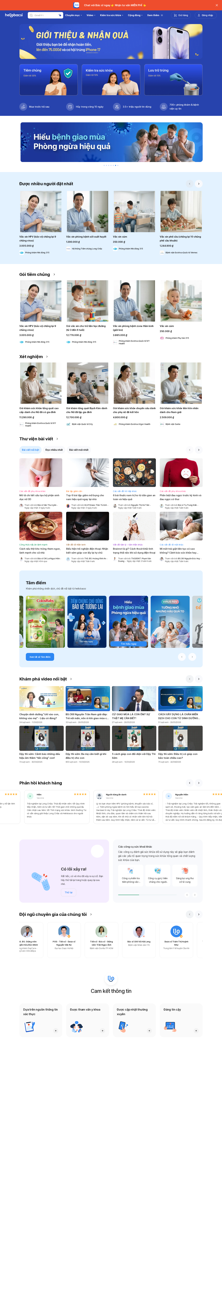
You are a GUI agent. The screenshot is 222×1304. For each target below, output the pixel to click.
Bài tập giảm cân (74, 491)
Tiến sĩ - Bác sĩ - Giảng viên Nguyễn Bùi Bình (34, 943)
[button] (40, 223)
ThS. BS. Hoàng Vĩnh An (95, 558)
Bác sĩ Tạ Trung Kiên (187, 505)
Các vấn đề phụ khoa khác (32, 491)
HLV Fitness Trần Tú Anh (95, 505)
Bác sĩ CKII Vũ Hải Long (184, 941)
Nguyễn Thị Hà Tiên (140, 505)
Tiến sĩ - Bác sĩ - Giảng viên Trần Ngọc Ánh (147, 943)
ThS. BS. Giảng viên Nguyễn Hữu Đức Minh (72, 943)
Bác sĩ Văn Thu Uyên (47, 505)
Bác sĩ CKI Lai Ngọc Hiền (49, 558)
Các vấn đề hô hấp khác (125, 491)
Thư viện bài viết (36, 438)
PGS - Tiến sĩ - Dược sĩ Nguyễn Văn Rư (109, 943)
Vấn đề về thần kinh (75, 544)
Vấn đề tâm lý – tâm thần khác (128, 544)
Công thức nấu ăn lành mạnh (33, 544)
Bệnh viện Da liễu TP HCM (147, 948)
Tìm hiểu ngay (129, 643)
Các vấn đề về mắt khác (171, 544)
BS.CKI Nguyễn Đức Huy (189, 558)
